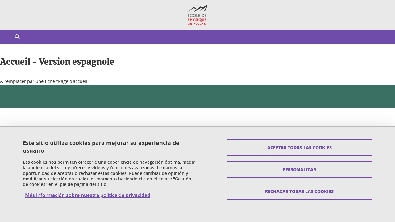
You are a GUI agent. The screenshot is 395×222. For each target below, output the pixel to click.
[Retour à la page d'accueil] (198, 15)
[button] (17, 37)
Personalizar (299, 169)
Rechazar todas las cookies (299, 191)
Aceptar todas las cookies (299, 147)
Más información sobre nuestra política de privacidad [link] (87, 195)
